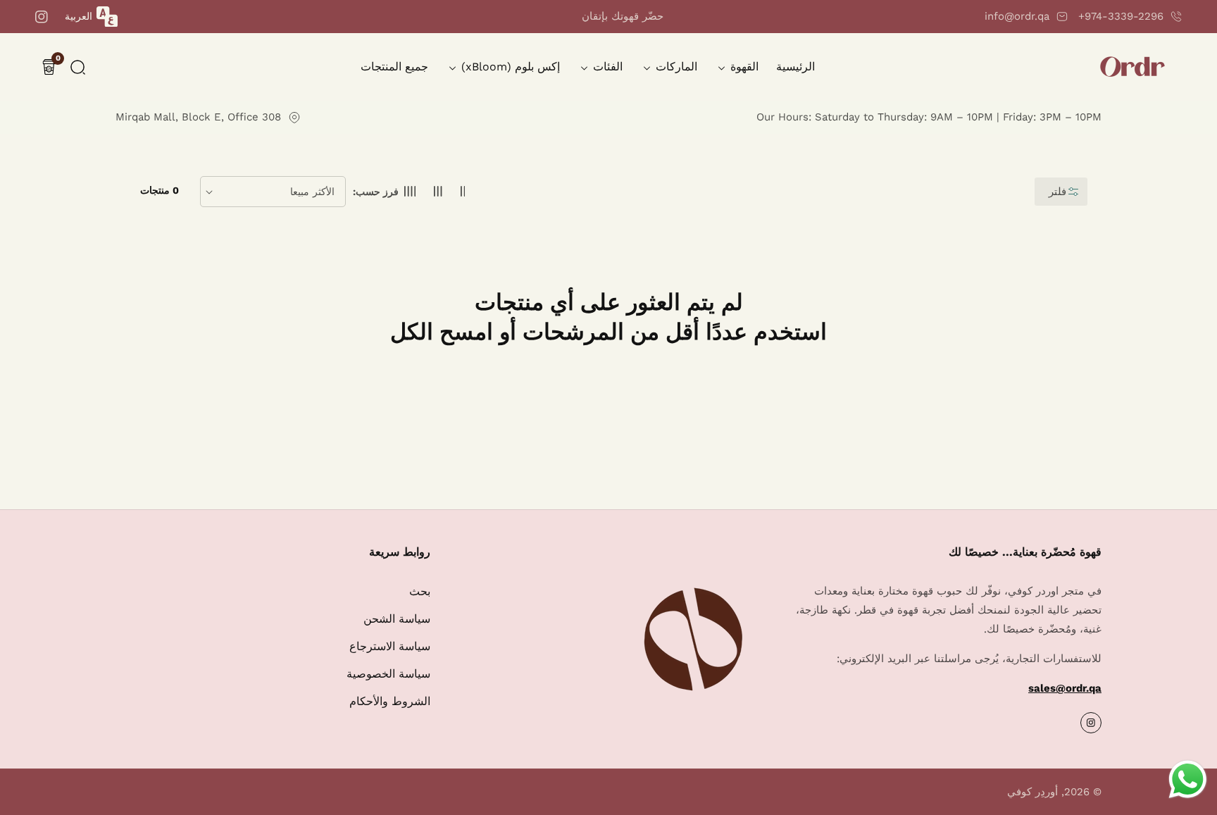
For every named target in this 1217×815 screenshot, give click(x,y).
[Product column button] (463, 192)
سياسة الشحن (396, 619)
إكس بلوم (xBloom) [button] (509, 66)
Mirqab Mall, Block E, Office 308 (198, 117)
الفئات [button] (606, 66)
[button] (78, 67)
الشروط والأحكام (389, 701)
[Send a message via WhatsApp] (1188, 779)
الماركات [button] (674, 66)
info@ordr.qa (1017, 16)
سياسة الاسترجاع (389, 646)
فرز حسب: (376, 191)
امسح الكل (441, 331)
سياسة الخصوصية (388, 673)
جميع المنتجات (394, 66)
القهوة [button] (743, 66)
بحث (419, 591)
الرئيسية (795, 66)
